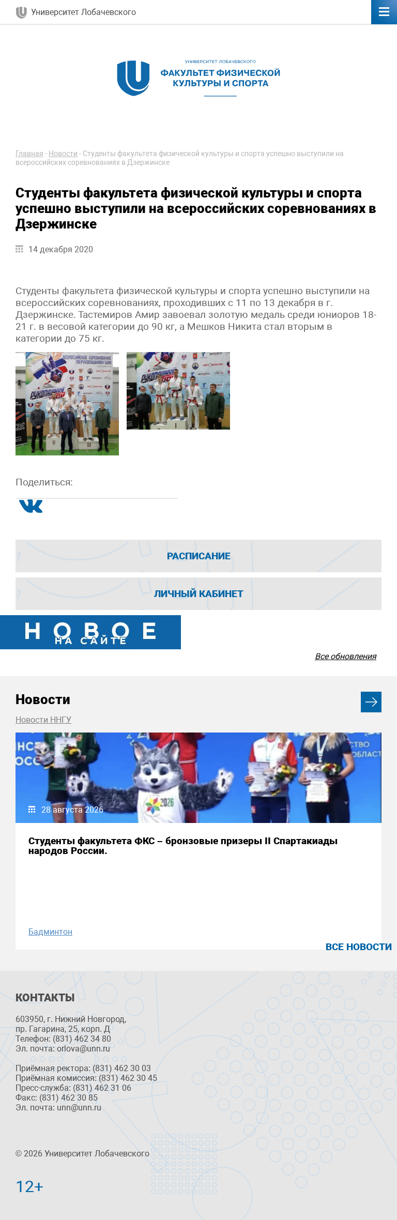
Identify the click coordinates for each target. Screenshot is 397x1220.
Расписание (199, 556)
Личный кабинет (198, 594)
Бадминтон (50, 932)
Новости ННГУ (43, 720)
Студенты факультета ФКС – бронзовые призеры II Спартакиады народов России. (183, 846)
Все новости (359, 947)
